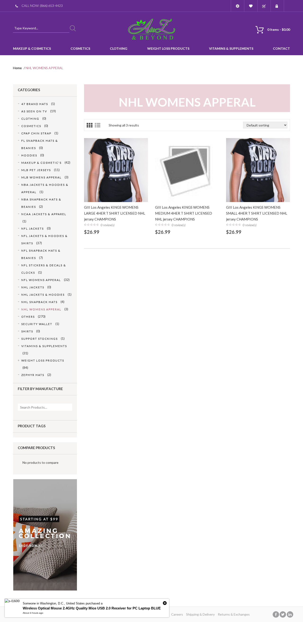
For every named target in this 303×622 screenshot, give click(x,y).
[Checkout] (264, 6)
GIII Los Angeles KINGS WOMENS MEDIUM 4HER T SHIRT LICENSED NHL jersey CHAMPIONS (183, 213)
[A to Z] (152, 29)
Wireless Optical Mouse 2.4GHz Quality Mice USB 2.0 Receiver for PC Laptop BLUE (92, 608)
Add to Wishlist (116, 154)
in (290, 614)
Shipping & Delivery (200, 614)
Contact (281, 48)
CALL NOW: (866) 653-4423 (42, 6)
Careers (177, 614)
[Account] (237, 6)
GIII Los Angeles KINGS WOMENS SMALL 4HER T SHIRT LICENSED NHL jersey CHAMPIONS (256, 213)
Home (17, 68)
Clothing (118, 48)
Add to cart (100, 154)
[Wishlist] (251, 6)
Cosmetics (80, 48)
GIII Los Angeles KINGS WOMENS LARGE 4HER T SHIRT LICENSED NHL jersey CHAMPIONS (114, 213)
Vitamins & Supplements (231, 48)
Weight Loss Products (168, 48)
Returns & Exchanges (234, 614)
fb (275, 614)
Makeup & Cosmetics (32, 48)
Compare (131, 154)
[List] (97, 125)
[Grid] (89, 125)
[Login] (277, 6)
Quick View (118, 192)
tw (283, 614)
